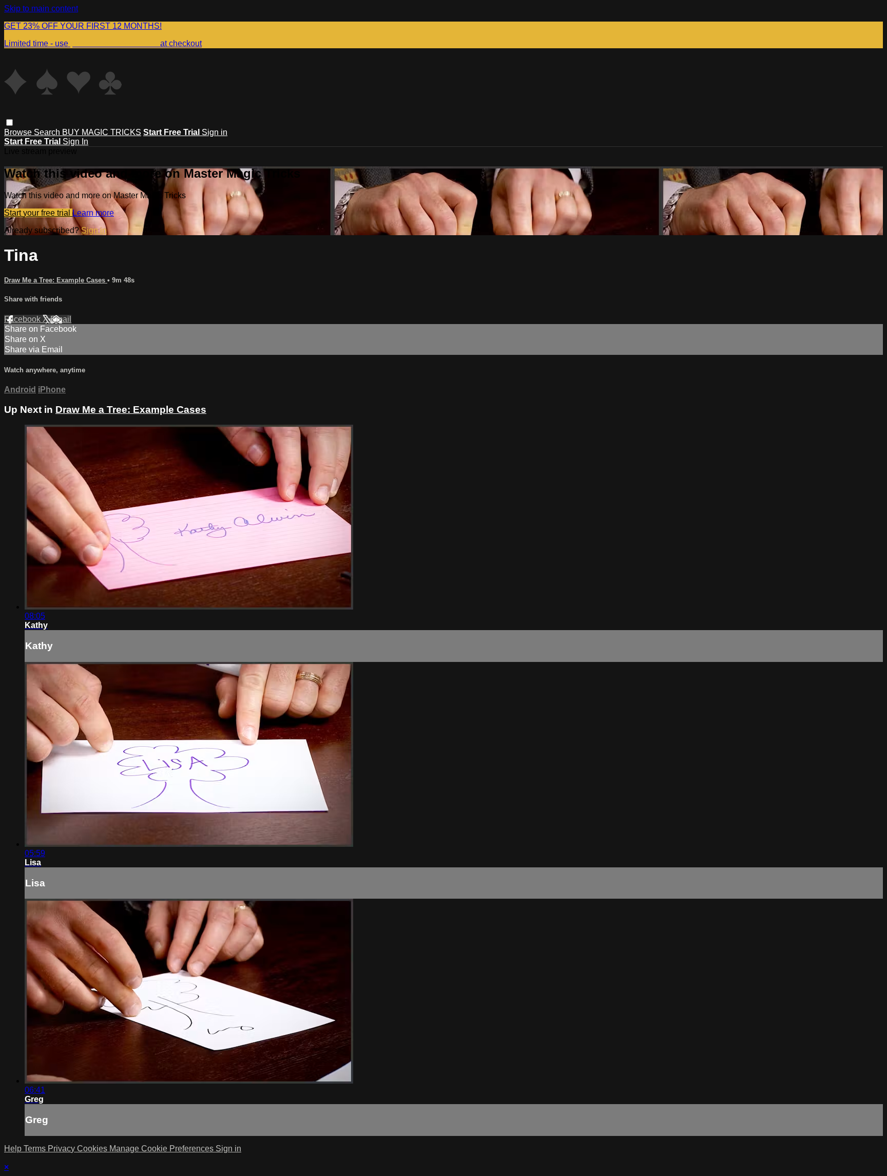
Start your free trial (38, 212)
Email (60, 319)
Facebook (23, 319)
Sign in (214, 132)
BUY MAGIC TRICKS (101, 132)
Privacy (62, 1148)
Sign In (75, 141)
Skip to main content (41, 8)
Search (48, 132)
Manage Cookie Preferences (162, 1148)
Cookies (93, 1148)
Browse (19, 132)
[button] (9, 122)
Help (14, 1148)
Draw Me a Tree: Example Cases (55, 280)
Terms (36, 1148)
